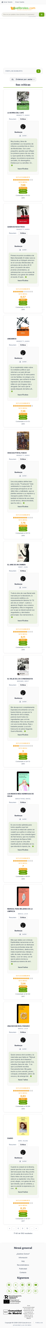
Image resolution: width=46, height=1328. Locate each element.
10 (27, 1228)
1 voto (23, 756)
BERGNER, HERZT (23, 681)
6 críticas (23, 418)
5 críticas (23, 1103)
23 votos (23, 302)
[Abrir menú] (41, 14)
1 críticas (23, 644)
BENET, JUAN (23, 567)
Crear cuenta (19, 2)
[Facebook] (8, 1285)
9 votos (23, 642)
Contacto (23, 1272)
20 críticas (23, 991)
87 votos (23, 988)
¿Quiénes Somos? (23, 1254)
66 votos (23, 528)
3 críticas (23, 1215)
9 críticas (23, 530)
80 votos (23, 190)
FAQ (23, 1261)
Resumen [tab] (12, 119)
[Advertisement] (23, 43)
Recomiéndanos (23, 1265)
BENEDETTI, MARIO (23, 115)
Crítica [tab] (23, 119)
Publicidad (23, 1269)
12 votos (23, 1101)
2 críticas (23, 304)
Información (23, 1257)
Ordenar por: (23, 79)
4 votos (23, 1213)
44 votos (23, 416)
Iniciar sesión (7, 2)
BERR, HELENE (23, 1141)
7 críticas (23, 192)
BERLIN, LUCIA (23, 914)
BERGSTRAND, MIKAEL (23, 799)
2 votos (23, 871)
